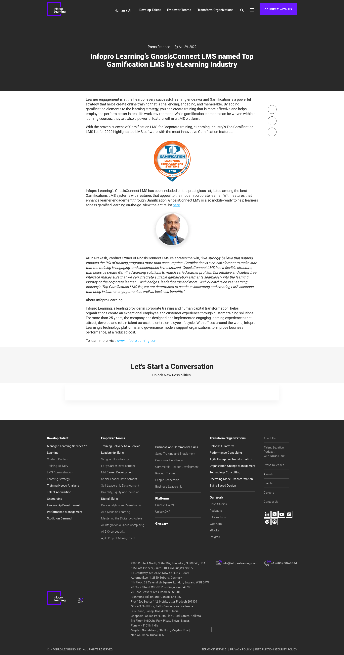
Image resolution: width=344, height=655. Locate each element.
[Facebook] (272, 109)
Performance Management (64, 512)
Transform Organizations (215, 10)
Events (268, 483)
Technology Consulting (225, 472)
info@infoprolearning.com (240, 563)
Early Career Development (118, 466)
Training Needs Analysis (63, 485)
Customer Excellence (169, 460)
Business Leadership (168, 486)
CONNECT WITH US (278, 9)
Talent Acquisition (59, 492)
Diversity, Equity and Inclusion (120, 492)
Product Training (165, 473)
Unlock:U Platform (222, 446)
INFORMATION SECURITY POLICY (276, 649)
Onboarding (54, 499)
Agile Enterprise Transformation (231, 459)
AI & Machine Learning (115, 512)
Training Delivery (57, 466)
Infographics (218, 517)
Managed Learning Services (67, 446)
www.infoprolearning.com (136, 340)
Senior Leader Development (119, 479)
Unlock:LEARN (164, 505)
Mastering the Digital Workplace (121, 518)
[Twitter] (272, 120)
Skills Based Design (223, 485)
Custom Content (57, 459)
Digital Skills (109, 499)
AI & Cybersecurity (113, 531)
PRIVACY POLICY (240, 649)
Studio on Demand (59, 518)
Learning (52, 452)
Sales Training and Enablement (175, 453)
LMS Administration (59, 472)
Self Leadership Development (120, 485)
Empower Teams (179, 10)
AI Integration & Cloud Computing (122, 525)
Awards (269, 474)
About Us (270, 438)
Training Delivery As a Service (120, 446)
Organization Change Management (232, 466)
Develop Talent (150, 10)
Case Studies (218, 504)
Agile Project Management (118, 538)
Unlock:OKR (162, 511)
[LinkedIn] (272, 132)
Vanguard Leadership (115, 459)
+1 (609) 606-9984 (284, 563)
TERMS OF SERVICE (214, 649)
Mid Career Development (117, 472)
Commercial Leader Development (177, 467)
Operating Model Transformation (231, 479)
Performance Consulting (226, 452)
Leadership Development (63, 505)
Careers (269, 492)
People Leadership (167, 480)
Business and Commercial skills (176, 447)
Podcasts (216, 510)
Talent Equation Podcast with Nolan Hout (274, 452)
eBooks (214, 530)
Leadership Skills (112, 452)
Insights (215, 537)
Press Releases (274, 465)
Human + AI (122, 10)
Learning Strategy (58, 479)
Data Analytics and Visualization (121, 505)
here (176, 205)
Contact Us (271, 502)
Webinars (216, 524)
